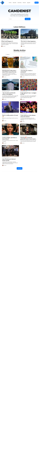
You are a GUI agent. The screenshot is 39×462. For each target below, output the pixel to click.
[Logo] (2, 3)
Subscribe (28, 19)
